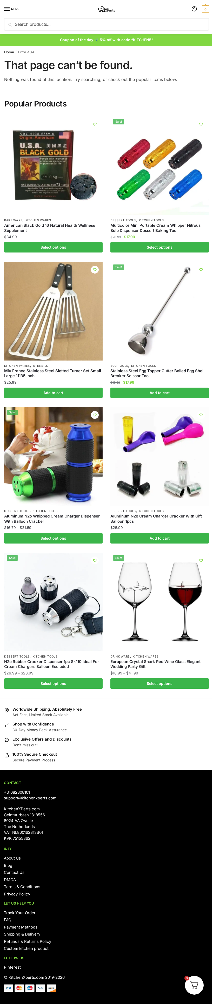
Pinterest (12, 967)
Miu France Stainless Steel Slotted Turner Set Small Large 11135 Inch (52, 373)
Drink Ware (120, 656)
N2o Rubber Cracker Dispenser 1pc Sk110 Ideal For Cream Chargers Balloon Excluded (51, 664)
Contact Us (14, 872)
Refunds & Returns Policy (27, 941)
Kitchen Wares (38, 220)
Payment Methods (20, 927)
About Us (12, 858)
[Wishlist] (95, 124)
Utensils (40, 366)
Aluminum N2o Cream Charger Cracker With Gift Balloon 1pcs (156, 519)
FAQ (7, 919)
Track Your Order (20, 912)
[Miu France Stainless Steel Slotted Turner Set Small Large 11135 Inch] (53, 311)
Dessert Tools (123, 220)
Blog (8, 865)
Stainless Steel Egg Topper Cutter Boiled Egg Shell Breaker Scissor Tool (157, 373)
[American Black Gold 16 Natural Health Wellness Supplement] (53, 165)
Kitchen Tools (151, 220)
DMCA (10, 879)
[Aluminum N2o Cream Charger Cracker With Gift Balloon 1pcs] (159, 456)
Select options (53, 247)
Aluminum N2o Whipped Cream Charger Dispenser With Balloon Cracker (52, 519)
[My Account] (194, 9)
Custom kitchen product (26, 948)
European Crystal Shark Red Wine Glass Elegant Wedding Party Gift (155, 664)
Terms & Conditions (22, 886)
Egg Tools (119, 366)
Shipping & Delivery (22, 934)
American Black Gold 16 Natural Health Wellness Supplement (49, 228)
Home (9, 52)
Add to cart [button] (53, 392)
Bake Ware (13, 220)
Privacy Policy (17, 894)
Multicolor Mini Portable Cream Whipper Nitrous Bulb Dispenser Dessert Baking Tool (155, 228)
